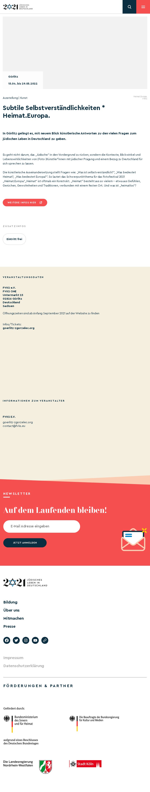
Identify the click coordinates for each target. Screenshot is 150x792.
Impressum (13, 658)
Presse (9, 626)
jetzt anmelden (25, 543)
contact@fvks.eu (14, 426)
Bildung (10, 602)
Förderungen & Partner (38, 686)
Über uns (11, 610)
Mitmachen (13, 618)
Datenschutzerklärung (23, 666)
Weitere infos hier (22, 202)
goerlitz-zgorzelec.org (18, 328)
